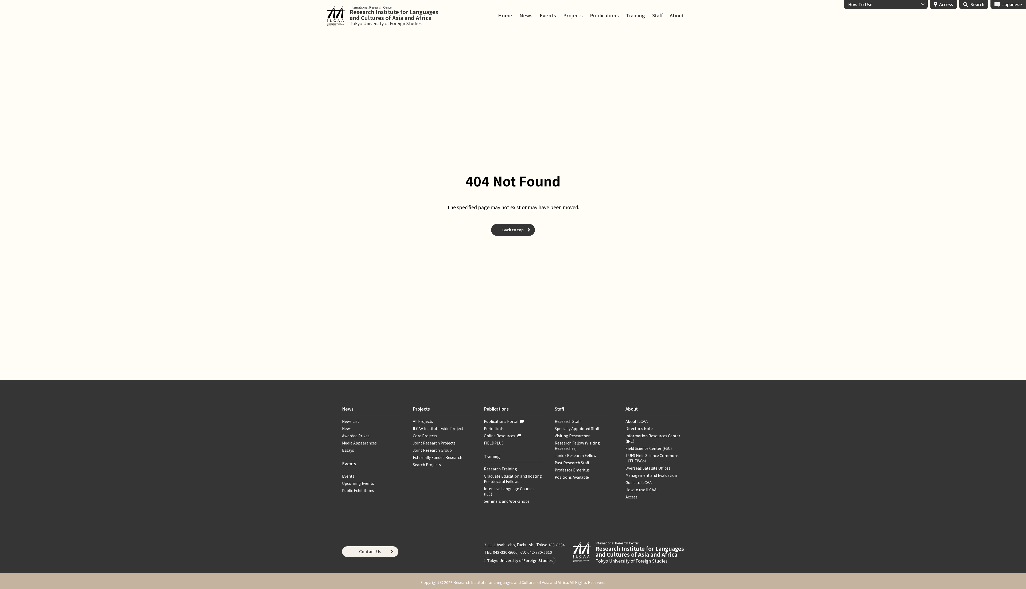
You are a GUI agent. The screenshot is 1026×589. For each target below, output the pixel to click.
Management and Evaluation (651, 475)
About (677, 15)
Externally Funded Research (437, 457)
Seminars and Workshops (507, 501)
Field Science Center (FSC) (648, 448)
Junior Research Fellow (575, 455)
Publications (604, 15)
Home (505, 15)
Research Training (500, 468)
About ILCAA (636, 421)
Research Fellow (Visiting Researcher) (577, 445)
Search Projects (427, 464)
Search (977, 4)
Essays (348, 450)
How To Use (860, 4)
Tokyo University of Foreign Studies (520, 560)
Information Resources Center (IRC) (652, 438)
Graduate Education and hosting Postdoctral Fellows (513, 478)
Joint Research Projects (434, 443)
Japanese (1012, 4)
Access (946, 4)
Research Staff (568, 421)
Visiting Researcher (572, 435)
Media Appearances (359, 443)
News (526, 15)
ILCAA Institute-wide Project (438, 428)
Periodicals (494, 428)
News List (350, 421)
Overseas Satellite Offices (647, 468)
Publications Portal (501, 421)
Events (548, 15)
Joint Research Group (432, 450)
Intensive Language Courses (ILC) (509, 491)
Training (635, 15)
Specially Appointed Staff (577, 428)
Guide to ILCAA (640, 482)
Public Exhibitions (358, 490)
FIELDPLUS (494, 443)
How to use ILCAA (640, 489)
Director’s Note (639, 428)
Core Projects (425, 435)
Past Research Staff (572, 462)
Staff (657, 15)
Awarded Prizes (356, 435)
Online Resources (499, 435)
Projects (573, 15)
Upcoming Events (358, 483)
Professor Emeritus (572, 470)
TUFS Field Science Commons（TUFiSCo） (652, 458)
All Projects (423, 421)
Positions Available (572, 477)
